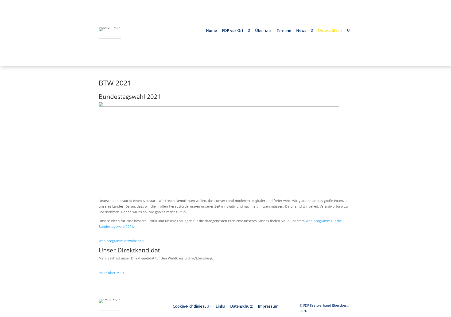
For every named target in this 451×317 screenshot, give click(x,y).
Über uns (263, 31)
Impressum (268, 307)
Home (211, 31)
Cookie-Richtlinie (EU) (191, 307)
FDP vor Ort (233, 31)
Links (220, 307)
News (302, 31)
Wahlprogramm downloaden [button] (121, 241)
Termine (284, 31)
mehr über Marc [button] (111, 273)
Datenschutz (241, 307)
